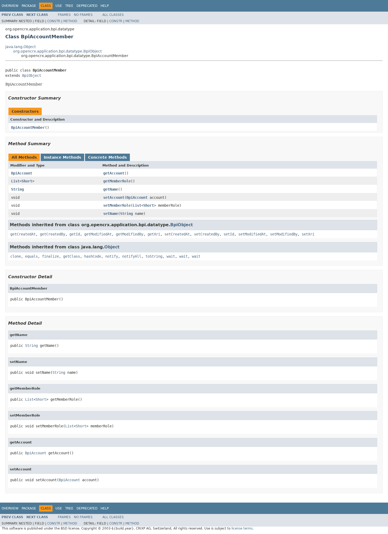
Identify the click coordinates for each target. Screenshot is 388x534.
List (15, 181)
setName (110, 213)
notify (111, 256)
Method (70, 21)
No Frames (83, 15)
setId (229, 234)
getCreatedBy (52, 234)
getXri (154, 234)
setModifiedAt (252, 234)
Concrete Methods (107, 157)
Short (27, 181)
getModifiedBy (129, 234)
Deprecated (87, 6)
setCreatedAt (177, 234)
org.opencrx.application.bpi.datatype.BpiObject (57, 51)
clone (15, 256)
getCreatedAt (23, 234)
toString (153, 256)
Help (105, 6)
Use (58, 6)
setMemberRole (117, 205)
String (17, 189)
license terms (242, 528)
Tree (69, 6)
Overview (10, 6)
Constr (53, 21)
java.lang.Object (20, 47)
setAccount (113, 197)
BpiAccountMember (28, 127)
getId (74, 234)
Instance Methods (62, 157)
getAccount (113, 173)
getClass (71, 256)
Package (29, 6)
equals (31, 256)
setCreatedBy (206, 234)
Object (112, 246)
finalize (50, 256)
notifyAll (131, 256)
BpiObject (31, 75)
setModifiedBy (283, 234)
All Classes (113, 15)
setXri (308, 234)
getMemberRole (117, 181)
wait (171, 256)
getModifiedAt (98, 234)
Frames (64, 15)
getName (110, 189)
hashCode (92, 256)
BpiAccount (21, 173)
